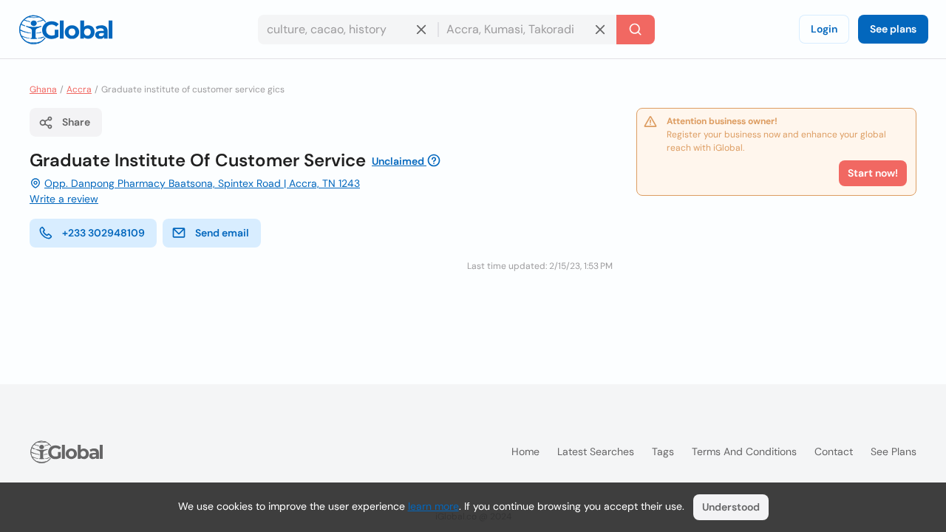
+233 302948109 (103, 232)
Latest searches (595, 451)
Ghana (43, 89)
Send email (222, 232)
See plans (893, 28)
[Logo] (66, 29)
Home (525, 451)
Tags (663, 451)
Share (76, 122)
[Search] (635, 29)
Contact (833, 451)
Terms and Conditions (744, 451)
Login (824, 28)
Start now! (873, 173)
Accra (79, 89)
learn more (433, 506)
